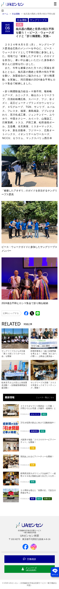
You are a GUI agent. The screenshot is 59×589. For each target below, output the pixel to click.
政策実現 (34, 431)
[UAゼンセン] (12, 6)
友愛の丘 (47, 499)
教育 (32, 499)
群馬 (32, 482)
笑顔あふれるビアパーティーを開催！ (37, 456)
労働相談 (31, 559)
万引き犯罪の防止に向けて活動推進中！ (38, 423)
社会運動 (22, 20)
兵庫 (32, 465)
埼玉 (44, 414)
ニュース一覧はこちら (45, 397)
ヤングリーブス (38, 20)
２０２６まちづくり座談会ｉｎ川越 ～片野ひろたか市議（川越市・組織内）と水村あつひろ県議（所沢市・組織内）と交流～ (38, 410)
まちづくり (35, 414)
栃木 (39, 499)
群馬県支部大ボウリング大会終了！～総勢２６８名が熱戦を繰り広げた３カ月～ (38, 474)
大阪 (32, 448)
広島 (19, 24)
